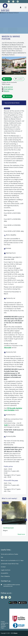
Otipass (15, 633)
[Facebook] (9, 1)
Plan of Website (5, 576)
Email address (8, 89)
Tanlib (6, 425)
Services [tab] (8, 96)
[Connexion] (20, 7)
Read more (21, 534)
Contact (8, 79)
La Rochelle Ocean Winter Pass (10, 563)
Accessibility (4, 573)
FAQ (2, 557)
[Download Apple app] (22, 603)
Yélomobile (7, 347)
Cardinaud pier (8, 528)
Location (20, 79)
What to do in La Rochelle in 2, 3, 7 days (12, 560)
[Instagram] (13, 1)
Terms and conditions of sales (9, 554)
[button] (2, 520)
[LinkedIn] (18, 1)
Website (6, 91)
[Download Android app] (13, 603)
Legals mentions (5, 570)
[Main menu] (25, 7)
